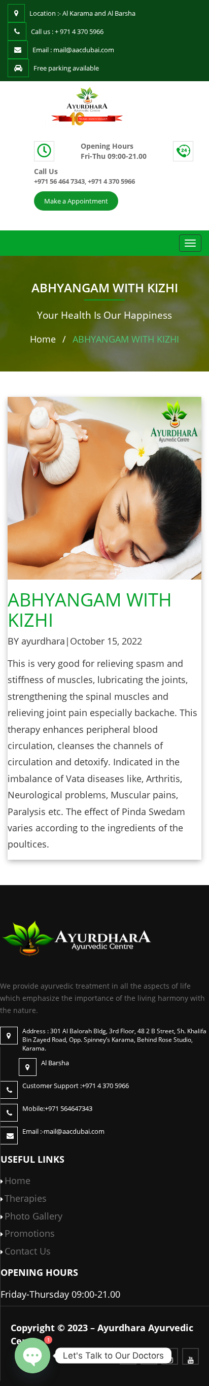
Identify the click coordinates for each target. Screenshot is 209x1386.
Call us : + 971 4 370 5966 (67, 31)
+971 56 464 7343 (59, 181)
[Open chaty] (32, 1355)
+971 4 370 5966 (111, 181)
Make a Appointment (76, 201)
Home (43, 339)
